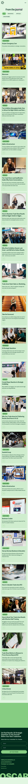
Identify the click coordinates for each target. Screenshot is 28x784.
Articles (18, 13)
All (4, 13)
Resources (10, 13)
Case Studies (6, 16)
